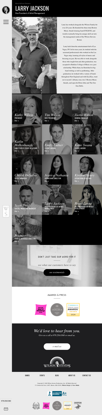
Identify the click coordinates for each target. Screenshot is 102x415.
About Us (71, 375)
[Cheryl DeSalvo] (27, 169)
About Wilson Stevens (23, 3)
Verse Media (75, 385)
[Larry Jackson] (57, 200)
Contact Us (86, 375)
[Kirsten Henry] (87, 169)
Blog (57, 375)
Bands (27, 375)
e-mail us (57, 346)
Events (42, 375)
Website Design (66, 385)
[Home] (6, 10)
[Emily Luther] (57, 139)
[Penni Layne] (87, 200)
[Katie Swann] (87, 139)
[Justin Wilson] (87, 109)
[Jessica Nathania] (57, 169)
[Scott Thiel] (27, 200)
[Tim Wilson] (57, 109)
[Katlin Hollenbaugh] (27, 139)
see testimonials (56, 272)
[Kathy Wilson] (27, 109)
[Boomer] (27, 230)
